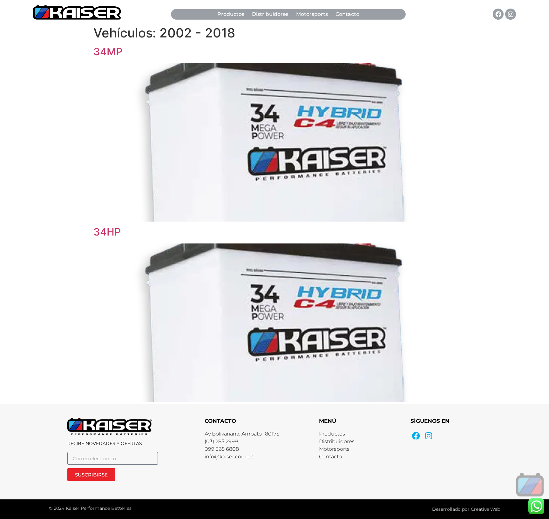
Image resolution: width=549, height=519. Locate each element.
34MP (107, 51)
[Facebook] (498, 14)
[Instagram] (510, 14)
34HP (107, 232)
